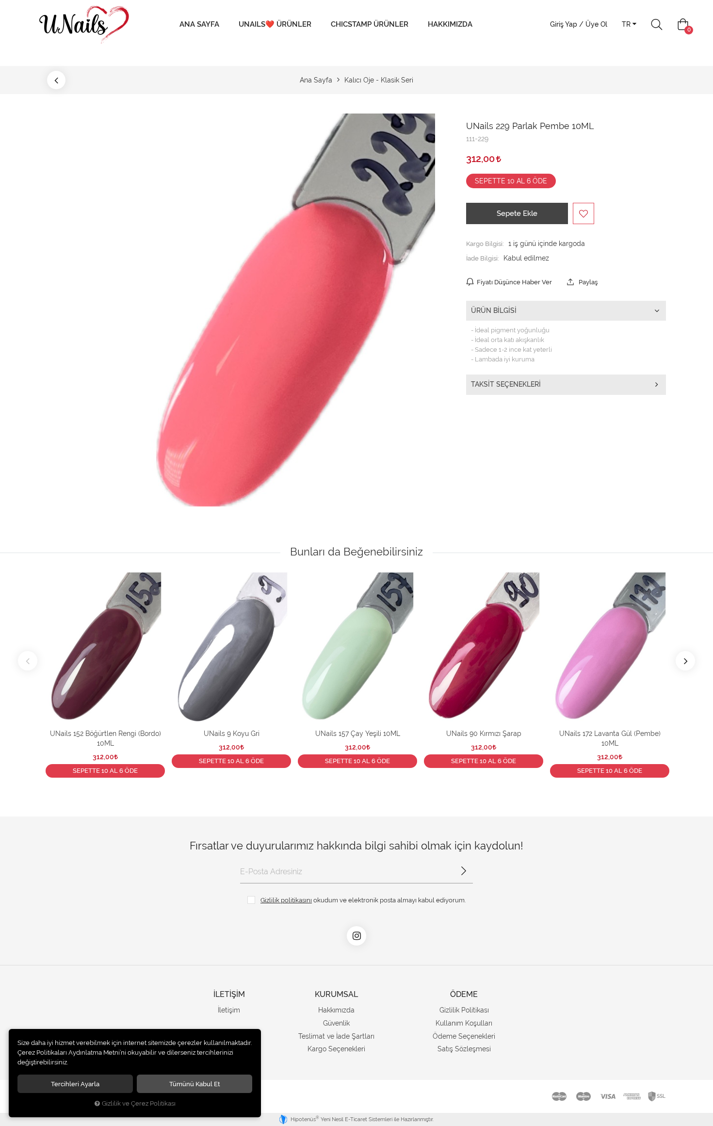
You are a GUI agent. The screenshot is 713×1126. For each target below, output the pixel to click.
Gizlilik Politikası (464, 1010)
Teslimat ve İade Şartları (336, 1036)
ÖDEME (464, 994)
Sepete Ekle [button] (517, 213)
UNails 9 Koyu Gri (231, 733)
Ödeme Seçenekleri (464, 1036)
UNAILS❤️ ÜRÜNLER (275, 24)
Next (685, 660)
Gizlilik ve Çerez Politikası (139, 1103)
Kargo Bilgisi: (485, 243)
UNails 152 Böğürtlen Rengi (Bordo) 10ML (105, 738)
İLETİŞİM (229, 994)
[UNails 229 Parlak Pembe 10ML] (281, 310)
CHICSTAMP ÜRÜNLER (369, 24)
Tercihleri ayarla (75, 1084)
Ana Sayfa (199, 24)
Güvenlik (336, 1023)
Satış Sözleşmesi (464, 1049)
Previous (27, 660)
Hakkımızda (450, 24)
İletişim (229, 1010)
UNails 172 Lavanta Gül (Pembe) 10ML (610, 738)
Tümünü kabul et (194, 1084)
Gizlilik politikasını (286, 900)
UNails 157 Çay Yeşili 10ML (357, 733)
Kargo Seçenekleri (336, 1049)
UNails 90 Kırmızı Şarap (483, 733)
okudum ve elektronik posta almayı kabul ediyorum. (363, 900)
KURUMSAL (336, 994)
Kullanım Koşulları (464, 1023)
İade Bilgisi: (482, 258)
